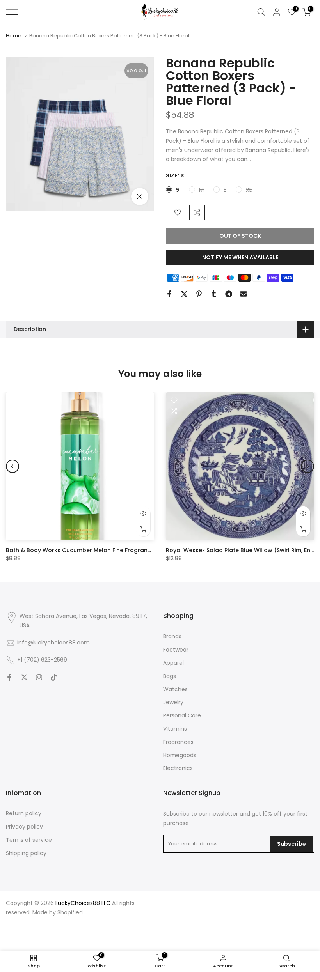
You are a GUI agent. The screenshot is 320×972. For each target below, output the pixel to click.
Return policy (23, 813)
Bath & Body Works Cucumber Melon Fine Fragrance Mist (86, 550)
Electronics (178, 768)
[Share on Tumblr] (213, 293)
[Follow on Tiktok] (53, 677)
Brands (172, 636)
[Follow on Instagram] (39, 677)
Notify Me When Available (240, 257)
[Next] (307, 466)
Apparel (173, 663)
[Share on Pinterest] (199, 293)
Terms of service (29, 840)
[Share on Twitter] (184, 293)
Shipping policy (26, 853)
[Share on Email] (243, 293)
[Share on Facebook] (169, 293)
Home (13, 35)
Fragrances (178, 742)
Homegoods (179, 755)
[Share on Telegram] (228, 293)
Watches (175, 689)
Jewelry (173, 702)
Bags (169, 676)
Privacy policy (24, 826)
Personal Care (182, 715)
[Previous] (12, 466)
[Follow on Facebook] (9, 677)
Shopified (70, 912)
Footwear (175, 649)
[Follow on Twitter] (24, 677)
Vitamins (175, 729)
